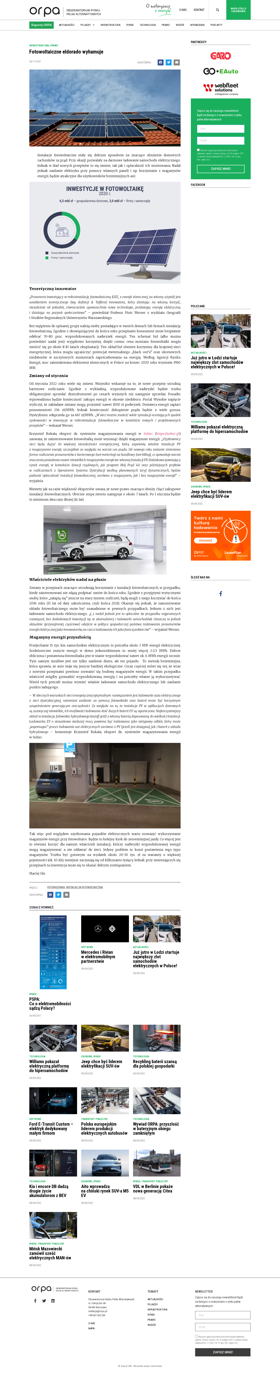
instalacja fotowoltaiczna (84, 887)
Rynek (130, 24)
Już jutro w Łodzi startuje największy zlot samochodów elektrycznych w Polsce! (156, 959)
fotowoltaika (56, 887)
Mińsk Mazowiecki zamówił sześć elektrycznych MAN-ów (50, 1253)
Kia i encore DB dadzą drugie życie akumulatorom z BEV (48, 1191)
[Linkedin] (53, 1300)
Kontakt (199, 9)
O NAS (183, 9)
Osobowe (86, 1056)
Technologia (148, 24)
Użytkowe (87, 947)
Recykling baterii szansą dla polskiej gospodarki (155, 1064)
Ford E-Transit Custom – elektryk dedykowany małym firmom (51, 1129)
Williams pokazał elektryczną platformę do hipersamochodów (49, 1066)
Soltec (148, 434)
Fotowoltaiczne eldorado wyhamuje (66, 52)
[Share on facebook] (161, 62)
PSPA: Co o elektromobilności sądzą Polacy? (50, 1004)
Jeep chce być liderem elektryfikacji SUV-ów (101, 1064)
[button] (41, 25)
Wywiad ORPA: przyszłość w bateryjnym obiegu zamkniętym (156, 1129)
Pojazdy (86, 24)
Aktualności (66, 24)
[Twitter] (44, 1300)
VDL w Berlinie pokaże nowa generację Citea (153, 1189)
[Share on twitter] (169, 62)
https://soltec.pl (167, 434)
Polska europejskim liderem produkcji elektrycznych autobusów (104, 1129)
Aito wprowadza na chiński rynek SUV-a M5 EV (105, 1191)
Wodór (180, 24)
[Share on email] (177, 62)
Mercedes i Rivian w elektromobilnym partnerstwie (98, 957)
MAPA (91, 1328)
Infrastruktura (110, 24)
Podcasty (216, 24)
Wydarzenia (197, 24)
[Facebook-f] (221, 593)
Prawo (166, 24)
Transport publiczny (94, 1119)
